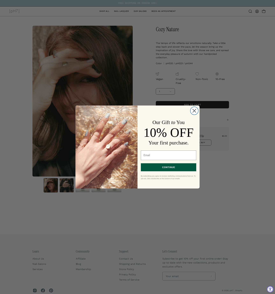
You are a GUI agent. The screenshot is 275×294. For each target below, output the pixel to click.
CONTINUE (168, 167)
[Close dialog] (194, 111)
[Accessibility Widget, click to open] (270, 289)
